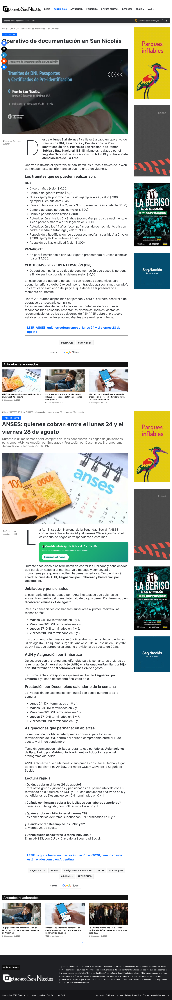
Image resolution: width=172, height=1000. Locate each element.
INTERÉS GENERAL (110, 9)
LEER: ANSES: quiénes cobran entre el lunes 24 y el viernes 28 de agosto (73, 329)
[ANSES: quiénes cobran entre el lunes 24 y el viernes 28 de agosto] (21, 380)
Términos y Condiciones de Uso (156, 995)
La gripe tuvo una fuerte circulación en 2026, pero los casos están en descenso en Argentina (63, 396)
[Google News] (70, 352)
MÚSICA (140, 9)
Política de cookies (133, 995)
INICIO (47, 9)
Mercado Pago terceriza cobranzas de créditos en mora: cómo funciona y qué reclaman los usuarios (107, 396)
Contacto (100, 995)
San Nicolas (85, 342)
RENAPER (67, 342)
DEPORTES (127, 9)
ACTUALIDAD (76, 9)
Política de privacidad (114, 995)
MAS (150, 9)
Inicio (6, 29)
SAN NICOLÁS (60, 9)
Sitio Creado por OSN (56, 995)
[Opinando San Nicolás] (22, 9)
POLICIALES (92, 9)
